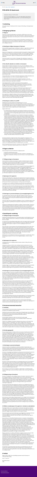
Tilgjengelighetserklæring (5, 472)
